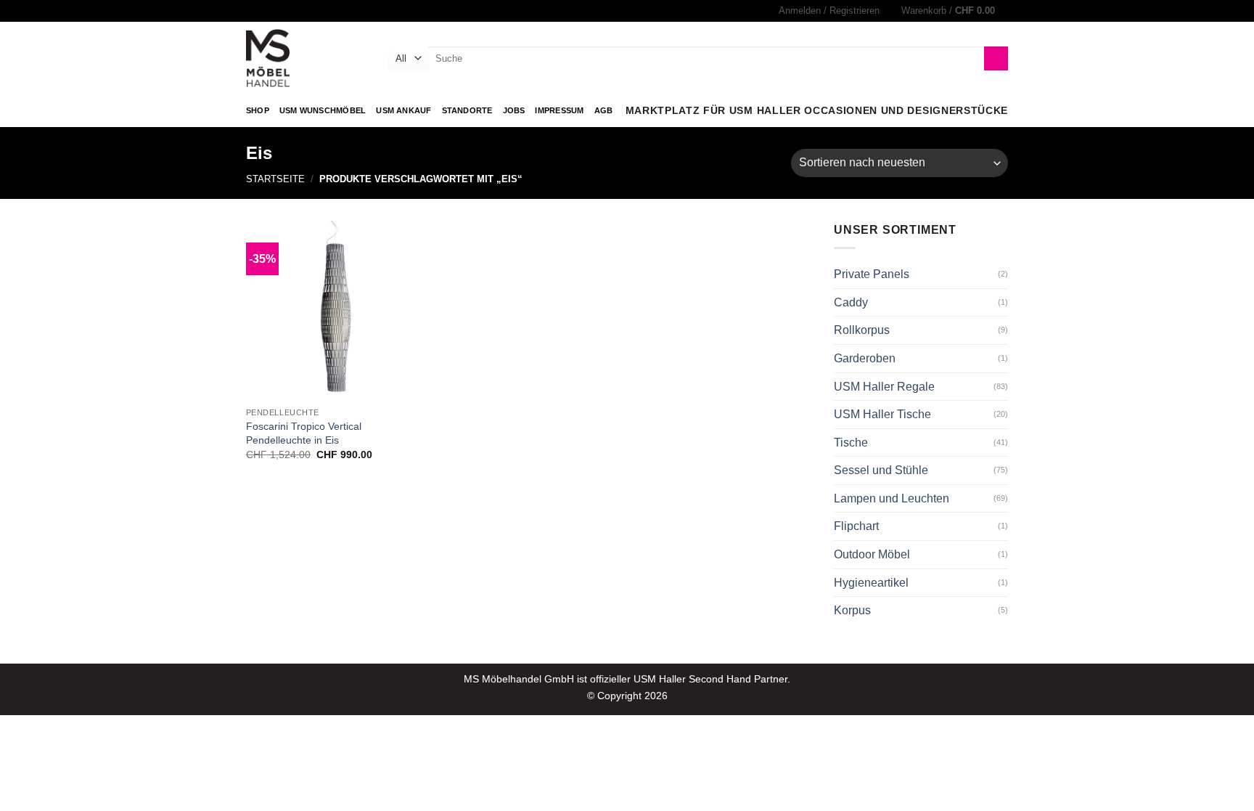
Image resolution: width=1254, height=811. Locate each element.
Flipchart (856, 526)
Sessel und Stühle (881, 470)
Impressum (559, 110)
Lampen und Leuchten (891, 498)
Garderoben (865, 358)
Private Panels (871, 274)
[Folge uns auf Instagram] (253, 11)
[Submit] (996, 58)
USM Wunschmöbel (322, 110)
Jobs (514, 110)
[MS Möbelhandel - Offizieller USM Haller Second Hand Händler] (306, 58)
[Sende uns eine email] (267, 11)
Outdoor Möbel (872, 554)
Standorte (467, 110)
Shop (257, 110)
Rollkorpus (862, 330)
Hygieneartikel (871, 582)
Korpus (852, 610)
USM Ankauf (403, 110)
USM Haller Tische (882, 414)
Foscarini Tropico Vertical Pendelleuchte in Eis (303, 433)
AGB (603, 110)
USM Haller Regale (884, 386)
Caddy (851, 302)
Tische (851, 442)
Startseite (275, 179)
